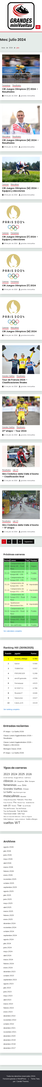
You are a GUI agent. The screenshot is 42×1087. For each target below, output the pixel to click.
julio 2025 (7, 895)
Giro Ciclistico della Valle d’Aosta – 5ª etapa (20, 526)
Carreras (5, 184)
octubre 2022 (8, 1024)
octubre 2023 (8, 975)
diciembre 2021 (9, 1028)
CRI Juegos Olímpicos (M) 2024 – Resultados (20, 141)
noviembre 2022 (9, 1020)
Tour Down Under (10, 814)
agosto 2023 (8, 984)
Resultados (16, 85)
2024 (14, 774)
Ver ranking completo (11, 709)
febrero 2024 (8, 963)
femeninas (9, 785)
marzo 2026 (8, 867)
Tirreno (14, 806)
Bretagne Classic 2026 (12, 749)
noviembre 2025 (9, 879)
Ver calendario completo (12, 631)
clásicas (8, 781)
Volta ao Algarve (26, 816)
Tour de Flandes (26, 806)
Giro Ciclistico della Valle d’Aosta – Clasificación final (20, 475)
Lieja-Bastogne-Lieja (19, 792)
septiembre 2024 (10, 935)
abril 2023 (7, 1000)
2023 (6, 774)
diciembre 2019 (9, 1040)
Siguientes (29, 541)
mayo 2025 (7, 903)
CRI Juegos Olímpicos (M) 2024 (19, 331)
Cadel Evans (27, 777)
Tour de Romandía (9, 811)
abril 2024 (7, 955)
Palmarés (20, 800)
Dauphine (20, 781)
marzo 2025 (8, 911)
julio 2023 (7, 988)
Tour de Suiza (22, 811)
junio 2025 (7, 899)
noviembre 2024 (9, 927)
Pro (14, 802)
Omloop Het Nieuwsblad (9, 800)
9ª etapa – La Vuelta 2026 (13, 731)
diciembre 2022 (9, 1016)
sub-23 (15, 470)
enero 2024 (8, 967)
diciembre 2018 (9, 1044)
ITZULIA (26, 789)
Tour (19, 805)
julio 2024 (7, 943)
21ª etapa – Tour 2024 (14, 430)
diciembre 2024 (9, 923)
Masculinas (6, 136)
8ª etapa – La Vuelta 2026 (13, 753)
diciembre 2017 (9, 1048)
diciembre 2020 (9, 1036)
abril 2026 (7, 863)
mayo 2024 (7, 951)
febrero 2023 (8, 1008)
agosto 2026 (8, 847)
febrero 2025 (8, 915)
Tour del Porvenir (9, 808)
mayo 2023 (7, 996)
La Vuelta (7, 792)
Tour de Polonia (21, 808)
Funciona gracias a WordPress (15, 1079)
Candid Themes (22, 1081)
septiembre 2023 (10, 980)
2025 (21, 774)
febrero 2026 (8, 871)
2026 (29, 774)
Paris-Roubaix (7, 802)
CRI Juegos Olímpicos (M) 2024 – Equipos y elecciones (20, 189)
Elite (26, 781)
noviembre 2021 (9, 1032)
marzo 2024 (8, 959)
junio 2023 (7, 992)
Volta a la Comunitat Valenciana (11, 816)
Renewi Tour (21, 802)
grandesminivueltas (28, 147)
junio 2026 (7, 855)
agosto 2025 (8, 891)
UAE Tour (21, 814)
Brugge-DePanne (18, 777)
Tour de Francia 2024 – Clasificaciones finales (14, 381)
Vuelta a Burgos (31, 819)
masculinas (11, 796)
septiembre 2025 (10, 887)
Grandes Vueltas (8, 376)
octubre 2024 (8, 931)
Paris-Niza (28, 800)
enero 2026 (8, 875)
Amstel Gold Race (8, 777)
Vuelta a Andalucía (20, 819)
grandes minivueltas (28, 96)
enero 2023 (8, 1012)
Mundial (23, 796)
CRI (15, 781)
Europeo (32, 781)
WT (17, 823)
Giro (24, 785)
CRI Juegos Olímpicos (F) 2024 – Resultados (20, 90)
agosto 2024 (8, 939)
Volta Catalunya (8, 819)
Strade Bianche (30, 802)
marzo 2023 (8, 1004)
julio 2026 (7, 851)
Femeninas (6, 85)
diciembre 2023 (9, 971)
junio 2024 (7, 947)
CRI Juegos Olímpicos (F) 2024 (19, 285)
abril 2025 (7, 907)
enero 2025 (8, 919)
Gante (19, 785)
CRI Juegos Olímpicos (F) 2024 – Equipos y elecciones (20, 238)
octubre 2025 (8, 883)
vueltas (8, 823)
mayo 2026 (7, 859)
